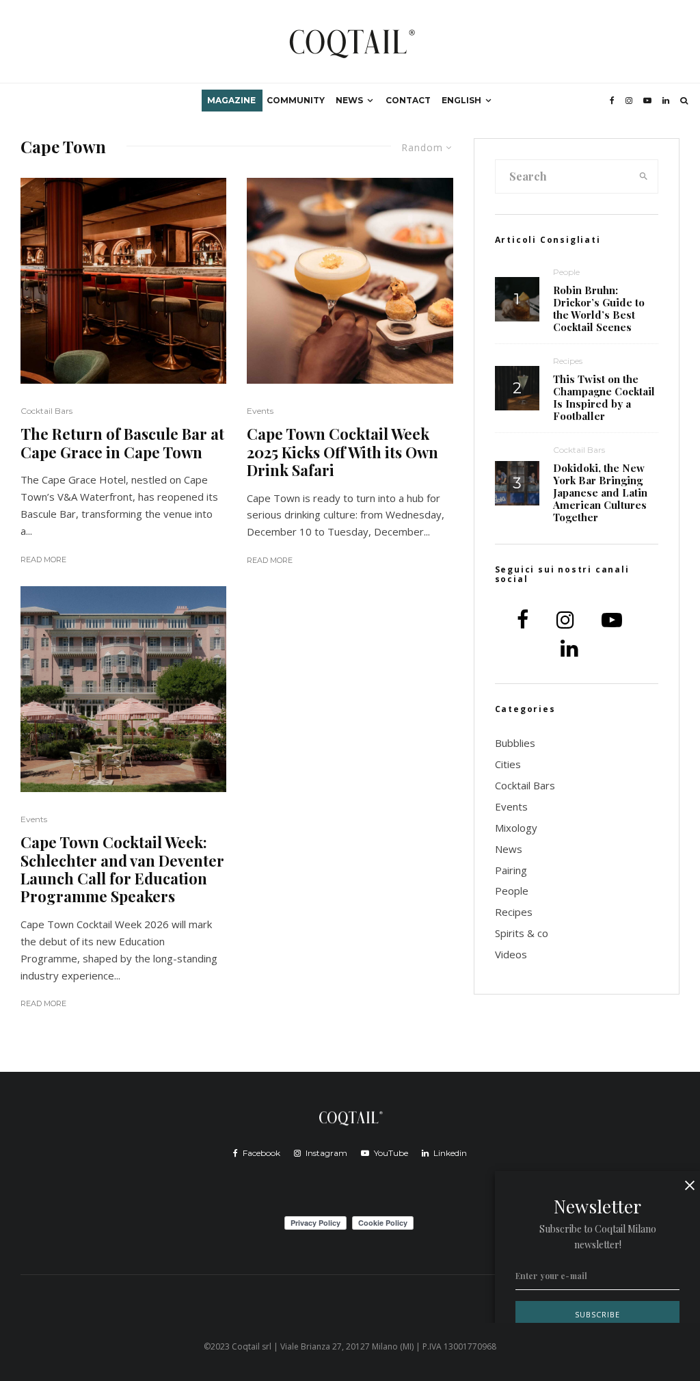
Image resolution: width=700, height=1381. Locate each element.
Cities (508, 764)
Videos (511, 954)
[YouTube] (647, 100)
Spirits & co (521, 933)
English (461, 100)
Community (296, 100)
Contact (408, 100)
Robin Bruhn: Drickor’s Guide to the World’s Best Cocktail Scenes (599, 308)
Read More (43, 559)
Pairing (511, 870)
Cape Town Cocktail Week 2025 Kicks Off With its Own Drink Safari (342, 452)
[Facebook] (612, 100)
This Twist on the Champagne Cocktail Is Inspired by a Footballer (604, 397)
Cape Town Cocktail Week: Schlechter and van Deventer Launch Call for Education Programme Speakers (122, 869)
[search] (644, 176)
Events (34, 819)
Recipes (567, 361)
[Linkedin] (666, 100)
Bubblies (515, 743)
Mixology (516, 827)
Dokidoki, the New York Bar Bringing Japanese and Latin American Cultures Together (600, 492)
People (566, 272)
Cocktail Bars (46, 411)
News (349, 100)
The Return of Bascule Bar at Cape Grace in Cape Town (122, 443)
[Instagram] (629, 100)
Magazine (231, 100)
